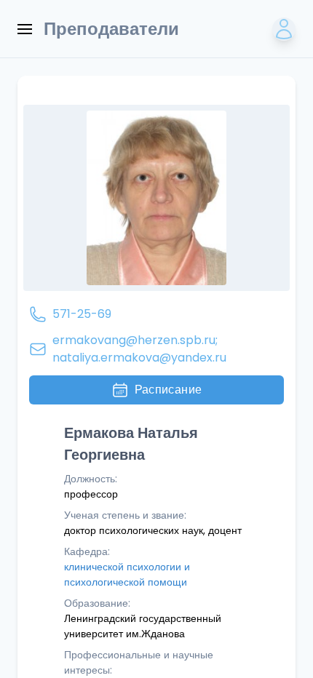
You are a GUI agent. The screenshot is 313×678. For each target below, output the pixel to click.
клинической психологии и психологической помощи (127, 574)
